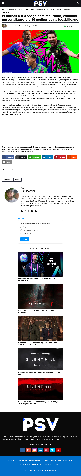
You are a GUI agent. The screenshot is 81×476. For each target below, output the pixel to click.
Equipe (53, 460)
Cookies (45, 460)
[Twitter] (52, 450)
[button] (3, 3)
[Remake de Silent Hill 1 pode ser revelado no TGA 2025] (40, 359)
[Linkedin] (40, 450)
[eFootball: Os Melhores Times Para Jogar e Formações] (40, 264)
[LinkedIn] (22, 211)
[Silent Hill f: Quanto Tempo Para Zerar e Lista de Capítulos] (40, 296)
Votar (24, 239)
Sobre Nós (12, 460)
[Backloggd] (32, 211)
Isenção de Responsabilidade (31, 465)
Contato (48, 465)
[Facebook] (25, 211)
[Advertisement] (40, 131)
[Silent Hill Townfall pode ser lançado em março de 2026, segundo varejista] (40, 389)
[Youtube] (58, 450)
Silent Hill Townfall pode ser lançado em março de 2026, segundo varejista (39, 403)
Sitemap (56, 465)
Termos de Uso (34, 460)
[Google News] (28, 450)
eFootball (7, 180)
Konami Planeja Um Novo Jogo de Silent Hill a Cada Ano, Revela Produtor (40, 343)
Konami (11, 170)
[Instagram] (28, 211)
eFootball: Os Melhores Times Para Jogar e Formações (36, 279)
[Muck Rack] (36, 211)
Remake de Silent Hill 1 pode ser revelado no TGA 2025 (39, 373)
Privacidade (22, 460)
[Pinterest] (46, 450)
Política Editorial (65, 460)
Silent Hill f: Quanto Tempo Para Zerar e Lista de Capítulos (38, 311)
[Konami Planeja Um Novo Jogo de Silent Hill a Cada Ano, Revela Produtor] (40, 328)
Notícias (6, 12)
